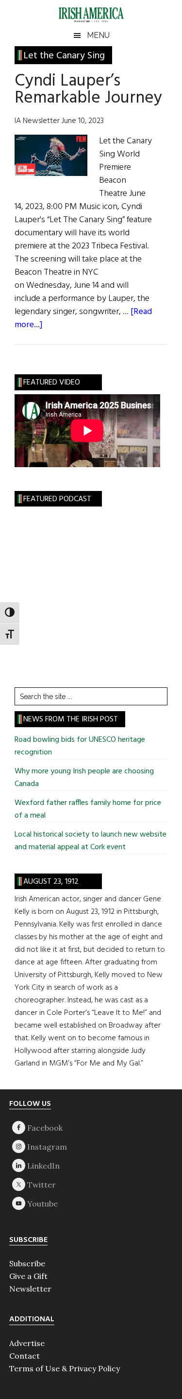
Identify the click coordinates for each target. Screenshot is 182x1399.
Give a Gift (28, 1276)
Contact (24, 1356)
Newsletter (30, 1289)
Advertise (27, 1343)
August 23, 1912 (51, 881)
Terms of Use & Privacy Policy (64, 1368)
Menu (98, 35)
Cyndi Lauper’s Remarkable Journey (88, 90)
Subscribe (27, 1263)
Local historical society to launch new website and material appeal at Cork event (90, 841)
